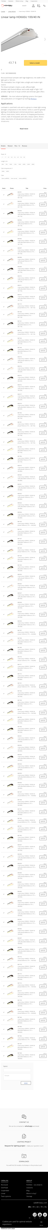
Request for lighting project (15, 1146)
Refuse (41, 1225)
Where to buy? (31, 1193)
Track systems (6, 1196)
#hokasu (33, 99)
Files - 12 (17, 146)
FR (34, 1207)
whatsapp (28, 1126)
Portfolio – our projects (34, 1185)
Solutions (29, 1188)
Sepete (43, 195)
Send (26, 1083)
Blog (27, 1190)
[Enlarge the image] (24, 38)
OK (41, 1222)
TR (42, 1207)
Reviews (24, 146)
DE (38, 1207)
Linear (3, 1193)
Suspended (5, 1190)
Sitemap (29, 1196)
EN (29, 1207)
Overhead (4, 1188)
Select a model (35, 63)
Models (3, 146)
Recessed (4, 1185)
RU (46, 1207)
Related (10, 146)
